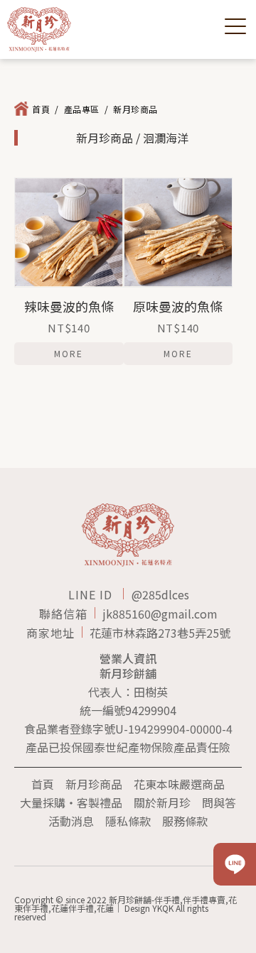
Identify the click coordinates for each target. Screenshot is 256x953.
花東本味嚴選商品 (179, 784)
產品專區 (82, 109)
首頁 (41, 109)
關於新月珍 (162, 802)
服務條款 (185, 820)
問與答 (219, 802)
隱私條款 (128, 820)
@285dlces (160, 594)
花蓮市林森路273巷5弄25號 (160, 632)
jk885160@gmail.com (160, 613)
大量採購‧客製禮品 (71, 802)
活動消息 (71, 820)
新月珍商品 (93, 784)
